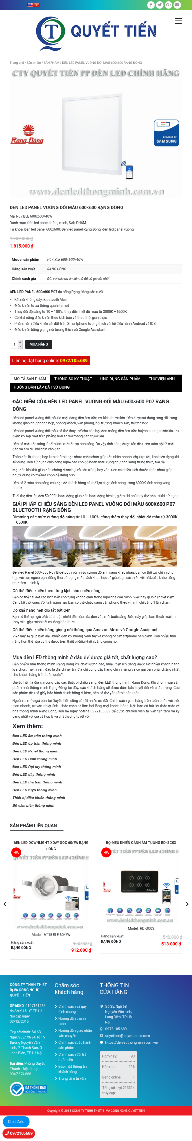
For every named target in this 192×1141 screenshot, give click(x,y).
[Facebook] (151, 5)
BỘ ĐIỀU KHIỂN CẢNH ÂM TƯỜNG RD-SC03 (141, 843)
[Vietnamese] (37, 5)
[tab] (30, 379)
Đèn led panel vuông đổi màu (35, 418)
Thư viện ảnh (162, 379)
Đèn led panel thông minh (47, 223)
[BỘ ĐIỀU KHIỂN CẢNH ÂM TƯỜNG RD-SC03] (141, 886)
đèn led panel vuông (118, 229)
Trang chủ (17, 63)
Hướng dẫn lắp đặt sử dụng (42, 387)
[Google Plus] (168, 5)
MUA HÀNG (39, 344)
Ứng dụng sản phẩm (120, 379)
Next (187, 904)
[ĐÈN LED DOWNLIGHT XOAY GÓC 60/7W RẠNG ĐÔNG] (51, 892)
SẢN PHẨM (51, 63)
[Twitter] (160, 5)
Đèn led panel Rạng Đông (81, 229)
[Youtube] (177, 5)
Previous (4, 904)
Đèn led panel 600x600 (42, 229)
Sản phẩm (34, 63)
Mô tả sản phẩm (30, 379)
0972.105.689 (74, 360)
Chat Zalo (16, 1121)
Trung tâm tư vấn (72, 1078)
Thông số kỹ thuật (73, 379)
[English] (30, 5)
